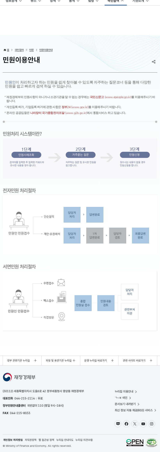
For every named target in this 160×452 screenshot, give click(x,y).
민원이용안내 (46, 49)
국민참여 (19, 49)
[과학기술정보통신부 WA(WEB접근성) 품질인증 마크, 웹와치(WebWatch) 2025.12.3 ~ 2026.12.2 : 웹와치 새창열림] (151, 443)
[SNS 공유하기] (153, 61)
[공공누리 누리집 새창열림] (135, 443)
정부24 (75, 107)
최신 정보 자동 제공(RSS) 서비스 (134, 410)
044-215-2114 (24, 398)
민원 (31, 49)
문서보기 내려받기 (125, 404)
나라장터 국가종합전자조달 (58, 112)
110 (40, 405)
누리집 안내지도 (65, 439)
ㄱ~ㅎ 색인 (121, 398)
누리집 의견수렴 (84, 439)
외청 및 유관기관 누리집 (59, 360)
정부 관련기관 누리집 (18, 360)
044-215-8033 (20, 413)
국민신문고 (110, 97)
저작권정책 (30, 439)
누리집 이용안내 (124, 391)
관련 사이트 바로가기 (134, 360)
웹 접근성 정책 (46, 439)
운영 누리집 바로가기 (95, 360)
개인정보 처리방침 (13, 439)
